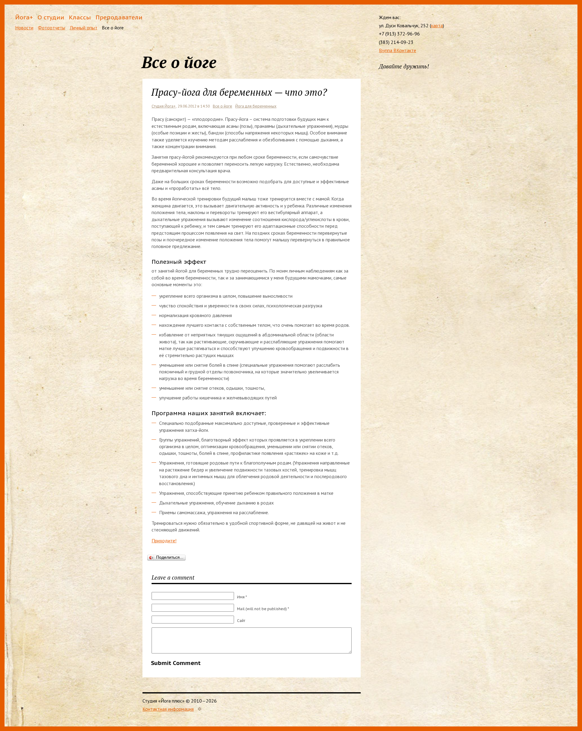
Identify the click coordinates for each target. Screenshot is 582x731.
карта (437, 25)
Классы (80, 17)
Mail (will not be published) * (263, 609)
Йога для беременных (255, 106)
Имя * (242, 597)
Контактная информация (168, 709)
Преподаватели (118, 17)
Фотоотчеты (51, 28)
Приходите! (164, 541)
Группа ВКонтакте (397, 50)
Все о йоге (113, 28)
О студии (51, 17)
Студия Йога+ (164, 106)
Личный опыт (83, 28)
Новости (24, 28)
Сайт (241, 620)
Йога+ (24, 17)
